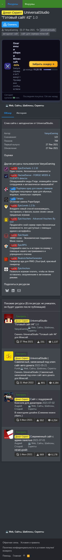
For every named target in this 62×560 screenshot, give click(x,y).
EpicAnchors (20, 268)
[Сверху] (24, 555)
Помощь (7, 556)
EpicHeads (19, 235)
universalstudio (48, 30)
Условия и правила (30, 542)
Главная (17, 556)
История (21, 113)
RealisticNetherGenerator (26, 258)
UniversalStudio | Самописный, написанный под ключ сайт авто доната (35, 362)
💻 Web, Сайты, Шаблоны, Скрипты (38, 368)
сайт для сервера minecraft (34, 33)
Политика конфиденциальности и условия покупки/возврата (28, 549)
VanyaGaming (11, 30)
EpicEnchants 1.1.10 (24, 168)
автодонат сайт (10, 33)
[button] (20, 4)
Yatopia (17, 198)
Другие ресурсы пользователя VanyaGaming (29, 163)
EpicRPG (19, 245)
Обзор (8, 113)
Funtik (18, 368)
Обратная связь (11, 542)
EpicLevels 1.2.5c (23, 205)
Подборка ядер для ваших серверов (32, 188)
